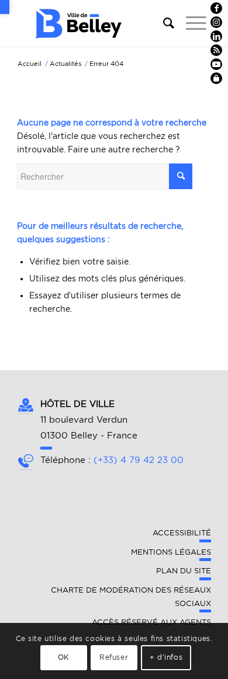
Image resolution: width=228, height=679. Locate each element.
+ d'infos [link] (166, 657)
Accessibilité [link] (182, 532)
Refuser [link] (113, 657)
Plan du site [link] (183, 570)
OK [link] (64, 657)
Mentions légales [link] (171, 552)
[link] (4, 7)
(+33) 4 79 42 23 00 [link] (139, 460)
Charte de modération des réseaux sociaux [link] (131, 597)
